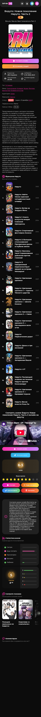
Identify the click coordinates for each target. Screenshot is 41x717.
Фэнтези (32, 88)
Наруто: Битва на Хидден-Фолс (22, 209)
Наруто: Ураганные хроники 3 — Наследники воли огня (23, 324)
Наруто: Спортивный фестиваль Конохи (24, 232)
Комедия (20, 88)
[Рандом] (32, 3)
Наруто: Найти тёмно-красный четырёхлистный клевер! (22, 197)
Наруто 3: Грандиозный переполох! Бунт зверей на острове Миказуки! (23, 266)
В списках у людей (21, 66)
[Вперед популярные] (39, 613)
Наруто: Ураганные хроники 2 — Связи (23, 313)
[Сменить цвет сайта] (22, 3)
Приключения (11, 88)
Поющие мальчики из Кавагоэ (8, 624)
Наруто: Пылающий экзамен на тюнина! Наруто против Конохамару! (23, 380)
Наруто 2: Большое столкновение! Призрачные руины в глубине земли (23, 243)
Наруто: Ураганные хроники (23, 279)
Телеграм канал (22, 455)
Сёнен (12, 93)
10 (37, 479)
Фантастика (6, 90)
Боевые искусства (17, 90)
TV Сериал (8, 85)
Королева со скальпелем (24, 623)
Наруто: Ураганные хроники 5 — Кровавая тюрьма (23, 391)
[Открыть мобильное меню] (37, 3)
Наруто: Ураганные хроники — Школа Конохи (23, 301)
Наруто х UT (20, 369)
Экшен (26, 88)
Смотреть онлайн (22, 61)
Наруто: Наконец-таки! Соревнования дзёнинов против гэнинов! (24, 254)
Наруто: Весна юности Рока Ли (22, 403)
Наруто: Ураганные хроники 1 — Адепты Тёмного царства (24, 290)
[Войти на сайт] (27, 3)
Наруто (12, 97)
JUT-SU (7, 3)
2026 (30, 100)
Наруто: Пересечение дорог (24, 335)
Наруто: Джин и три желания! (23, 346)
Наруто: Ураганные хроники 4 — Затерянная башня (23, 358)
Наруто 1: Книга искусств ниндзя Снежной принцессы (22, 220)
